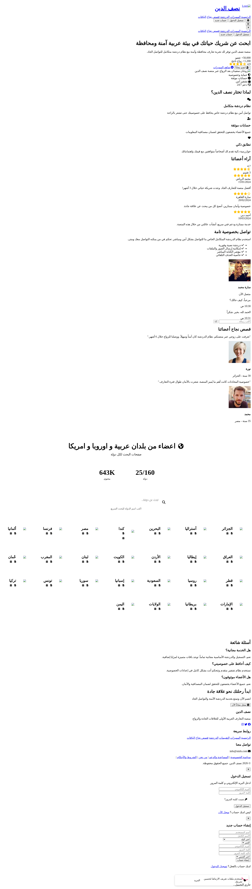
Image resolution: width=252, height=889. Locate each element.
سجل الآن (223, 812)
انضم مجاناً (241, 67)
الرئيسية (246, 16)
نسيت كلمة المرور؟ (234, 799)
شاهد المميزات (222, 67)
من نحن (203, 757)
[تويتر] (245, 724)
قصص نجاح (213, 16)
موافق (183, 880)
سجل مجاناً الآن (239, 705)
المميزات (235, 16)
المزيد (197, 880)
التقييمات (224, 737)
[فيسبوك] (249, 724)
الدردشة (225, 16)
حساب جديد (220, 20)
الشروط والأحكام (187, 757)
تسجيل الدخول (237, 20)
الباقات (202, 16)
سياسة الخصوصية (240, 757)
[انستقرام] (242, 724)
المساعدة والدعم (219, 757)
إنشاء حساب (243, 860)
